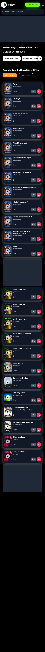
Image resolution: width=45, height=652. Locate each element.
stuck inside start (19, 319)
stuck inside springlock (22, 348)
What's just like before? (22, 172)
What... (15, 246)
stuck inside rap (19, 304)
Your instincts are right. (22, 158)
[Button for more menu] (39, 84)
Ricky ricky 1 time (20, 363)
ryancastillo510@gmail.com (23, 410)
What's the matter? (20, 202)
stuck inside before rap (22, 334)
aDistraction (17, 86)
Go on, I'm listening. (20, 113)
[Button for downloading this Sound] (39, 91)
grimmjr (16, 292)
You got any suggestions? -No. (25, 187)
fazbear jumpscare (20, 407)
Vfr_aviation (17, 395)
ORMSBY (16, 439)
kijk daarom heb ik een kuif (23, 422)
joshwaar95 (17, 366)
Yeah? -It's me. (18, 128)
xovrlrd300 (17, 380)
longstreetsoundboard (33, 58)
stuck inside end (19, 289)
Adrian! (15, 84)
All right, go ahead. (20, 143)
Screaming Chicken (20, 378)
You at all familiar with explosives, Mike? (21, 232)
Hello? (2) (16, 99)
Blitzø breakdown (19, 437)
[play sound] (8, 88)
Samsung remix (19, 393)
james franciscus (11, 58)
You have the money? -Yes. (23, 217)
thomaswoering (18, 425)
